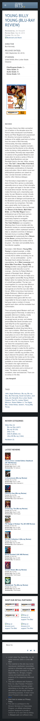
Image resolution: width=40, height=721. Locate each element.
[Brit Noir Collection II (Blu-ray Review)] (8, 534)
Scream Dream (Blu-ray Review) (16, 570)
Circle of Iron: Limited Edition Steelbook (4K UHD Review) (19, 462)
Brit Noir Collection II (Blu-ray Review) (18, 539)
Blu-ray (24, 393)
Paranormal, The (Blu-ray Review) (16, 585)
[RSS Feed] (34, 650)
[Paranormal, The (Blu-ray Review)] (8, 580)
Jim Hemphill (13, 398)
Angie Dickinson (15, 393)
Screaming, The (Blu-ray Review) (16, 508)
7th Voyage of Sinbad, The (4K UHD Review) (20, 524)
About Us (9, 645)
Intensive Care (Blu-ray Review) (15, 493)
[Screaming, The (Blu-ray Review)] (8, 504)
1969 (7, 393)
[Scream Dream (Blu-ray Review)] (8, 565)
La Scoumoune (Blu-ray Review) (16, 478)
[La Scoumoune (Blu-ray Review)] (8, 473)
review (20, 400)
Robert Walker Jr (18, 402)
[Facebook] (27, 650)
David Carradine (25, 396)
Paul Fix (14, 400)
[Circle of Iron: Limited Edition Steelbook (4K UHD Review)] (8, 456)
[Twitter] (31, 650)
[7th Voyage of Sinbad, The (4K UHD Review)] (8, 519)
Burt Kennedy (13, 396)
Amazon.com (14, 715)
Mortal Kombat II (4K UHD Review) (16, 554)
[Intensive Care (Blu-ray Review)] (8, 488)
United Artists (13, 404)
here (10, 697)
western (21, 404)
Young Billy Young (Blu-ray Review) (20, 20)
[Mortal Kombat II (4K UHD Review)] (8, 549)
